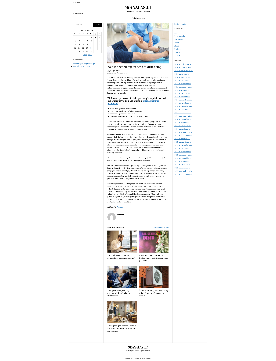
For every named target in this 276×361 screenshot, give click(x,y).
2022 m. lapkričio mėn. (183, 174)
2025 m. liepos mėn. (182, 80)
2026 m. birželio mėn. (182, 64)
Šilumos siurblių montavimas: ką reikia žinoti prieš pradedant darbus (153, 293)
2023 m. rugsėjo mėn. (182, 142)
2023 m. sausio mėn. (182, 168)
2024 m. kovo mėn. (181, 122)
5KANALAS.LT (138, 7)
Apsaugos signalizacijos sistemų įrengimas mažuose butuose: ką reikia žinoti (121, 328)
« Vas (85, 55)
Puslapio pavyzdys (138, 18)
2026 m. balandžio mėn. (183, 71)
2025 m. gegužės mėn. (183, 87)
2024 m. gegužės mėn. (183, 116)
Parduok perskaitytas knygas (84, 63)
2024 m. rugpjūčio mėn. (183, 106)
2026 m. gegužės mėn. (183, 67)
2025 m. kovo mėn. (181, 90)
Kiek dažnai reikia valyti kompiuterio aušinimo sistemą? (121, 256)
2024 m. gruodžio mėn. (183, 100)
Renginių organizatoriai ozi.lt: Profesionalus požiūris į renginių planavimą (153, 258)
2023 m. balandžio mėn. (183, 158)
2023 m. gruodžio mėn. (183, 132)
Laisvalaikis (178, 39)
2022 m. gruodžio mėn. (183, 171)
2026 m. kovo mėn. (181, 74)
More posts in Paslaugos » (161, 227)
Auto (176, 33)
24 (91, 48)
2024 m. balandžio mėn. (183, 119)
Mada (176, 42)
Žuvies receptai (180, 24)
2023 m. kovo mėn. (181, 161)
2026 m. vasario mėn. (182, 77)
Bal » (90, 55)
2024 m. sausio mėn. (182, 129)
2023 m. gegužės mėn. (183, 155)
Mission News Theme (131, 358)
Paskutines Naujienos (81, 66)
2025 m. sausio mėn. (182, 96)
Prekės (177, 52)
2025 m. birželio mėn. (182, 83)
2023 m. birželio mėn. (182, 151)
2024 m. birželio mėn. (182, 113)
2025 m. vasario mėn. (182, 93)
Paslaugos (120, 207)
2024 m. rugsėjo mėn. (182, 103)
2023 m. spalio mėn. (182, 138)
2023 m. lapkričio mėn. (183, 135)
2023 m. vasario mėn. (182, 164)
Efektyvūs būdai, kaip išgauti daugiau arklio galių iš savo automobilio (119, 293)
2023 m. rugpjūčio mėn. (183, 145)
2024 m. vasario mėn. (182, 126)
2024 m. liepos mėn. (182, 109)
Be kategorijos (179, 36)
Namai (176, 46)
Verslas (177, 55)
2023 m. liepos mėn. (182, 148)
